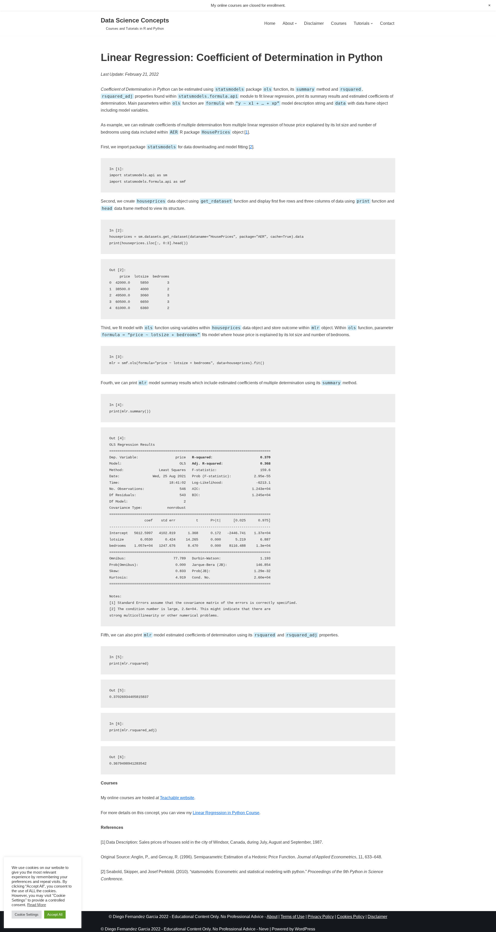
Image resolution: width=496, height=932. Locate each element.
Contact (387, 23)
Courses (338, 23)
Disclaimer (314, 23)
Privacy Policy (321, 916)
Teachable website (177, 798)
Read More (36, 905)
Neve (264, 929)
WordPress (305, 929)
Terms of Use (293, 916)
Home (269, 23)
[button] (296, 23)
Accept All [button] (55, 914)
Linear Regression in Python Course (226, 813)
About (272, 916)
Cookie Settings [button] (26, 914)
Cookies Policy (351, 916)
